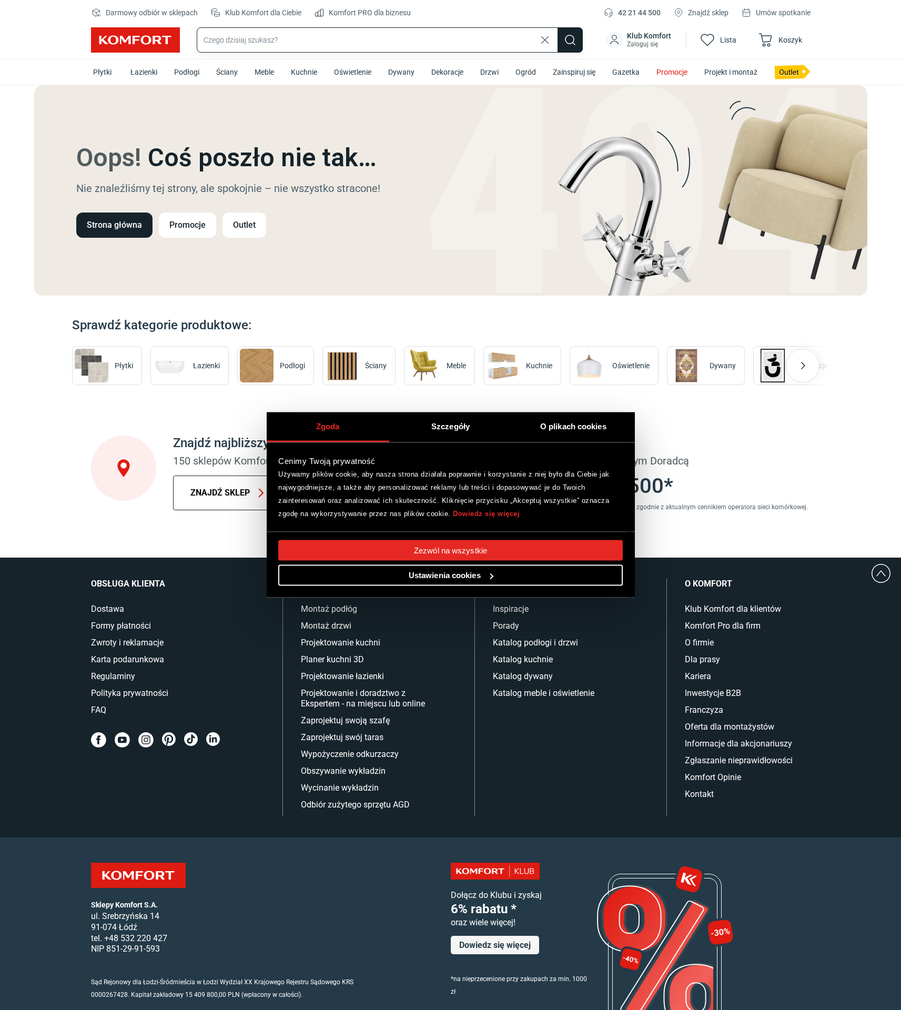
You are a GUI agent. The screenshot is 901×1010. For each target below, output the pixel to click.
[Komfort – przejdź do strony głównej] (138, 875)
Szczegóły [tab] (450, 426)
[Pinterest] (169, 740)
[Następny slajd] (802, 365)
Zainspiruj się (574, 72)
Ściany (227, 72)
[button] (640, 40)
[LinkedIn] (213, 740)
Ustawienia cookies (445, 575)
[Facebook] (98, 740)
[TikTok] (191, 740)
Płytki (102, 72)
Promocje (671, 72)
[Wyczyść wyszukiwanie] (545, 40)
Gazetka (626, 72)
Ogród (525, 72)
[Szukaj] (570, 40)
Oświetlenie (352, 72)
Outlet (244, 225)
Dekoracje (447, 72)
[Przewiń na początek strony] (881, 573)
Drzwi (489, 72)
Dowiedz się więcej (486, 513)
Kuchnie (304, 72)
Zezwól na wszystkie (450, 550)
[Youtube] (122, 740)
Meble (264, 72)
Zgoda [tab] (328, 426)
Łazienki (143, 72)
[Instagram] (146, 740)
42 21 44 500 (639, 12)
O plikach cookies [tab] (573, 426)
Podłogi (186, 72)
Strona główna (114, 225)
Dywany (401, 72)
